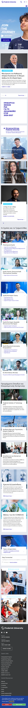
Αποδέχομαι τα (7, 562)
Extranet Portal (4, 683)
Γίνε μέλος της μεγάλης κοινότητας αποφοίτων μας (11, 551)
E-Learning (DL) (4, 687)
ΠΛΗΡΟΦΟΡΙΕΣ (6, 40)
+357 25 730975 (5, 641)
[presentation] (18, 40)
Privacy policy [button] (5, 701)
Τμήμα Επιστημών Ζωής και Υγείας (11, 300)
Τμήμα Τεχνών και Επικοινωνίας (11, 275)
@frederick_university (14, 569)
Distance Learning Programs (7, 660)
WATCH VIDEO (8, 35)
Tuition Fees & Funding (5, 664)
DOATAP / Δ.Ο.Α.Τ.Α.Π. (5, 674)
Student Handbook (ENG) (6, 693)
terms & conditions (13, 562)
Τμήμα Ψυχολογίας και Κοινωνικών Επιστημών (14, 327)
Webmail (3, 681)
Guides (2, 691)
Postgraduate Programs (6, 658)
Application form (4, 668)
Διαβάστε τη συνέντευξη (8, 216)
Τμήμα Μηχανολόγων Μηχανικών (11, 251)
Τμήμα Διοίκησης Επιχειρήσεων (10, 349)
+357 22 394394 (5, 637)
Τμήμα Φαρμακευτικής (8, 299)
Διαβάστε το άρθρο (6, 86)
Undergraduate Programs (6, 656)
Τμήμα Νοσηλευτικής (8, 297)
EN (24, 1)
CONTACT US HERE (7, 648)
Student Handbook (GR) (6, 695)
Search (21, 2)
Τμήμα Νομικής (7, 352)
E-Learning (3, 685)
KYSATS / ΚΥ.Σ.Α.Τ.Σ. (5, 672)
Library (2, 689)
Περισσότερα (21, 95)
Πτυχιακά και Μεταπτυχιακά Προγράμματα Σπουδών (14, 374)
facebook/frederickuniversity (14, 596)
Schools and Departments (6, 662)
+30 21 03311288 (5, 645)
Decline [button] (7, 704)
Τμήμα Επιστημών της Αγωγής (10, 325)
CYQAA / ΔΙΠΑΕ (4, 670)
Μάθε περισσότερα (7, 496)
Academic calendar (5, 666)
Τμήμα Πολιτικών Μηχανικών (10, 247)
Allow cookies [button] (19, 704)
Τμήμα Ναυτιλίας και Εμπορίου (10, 351)
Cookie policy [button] (20, 699)
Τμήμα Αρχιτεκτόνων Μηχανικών (11, 252)
